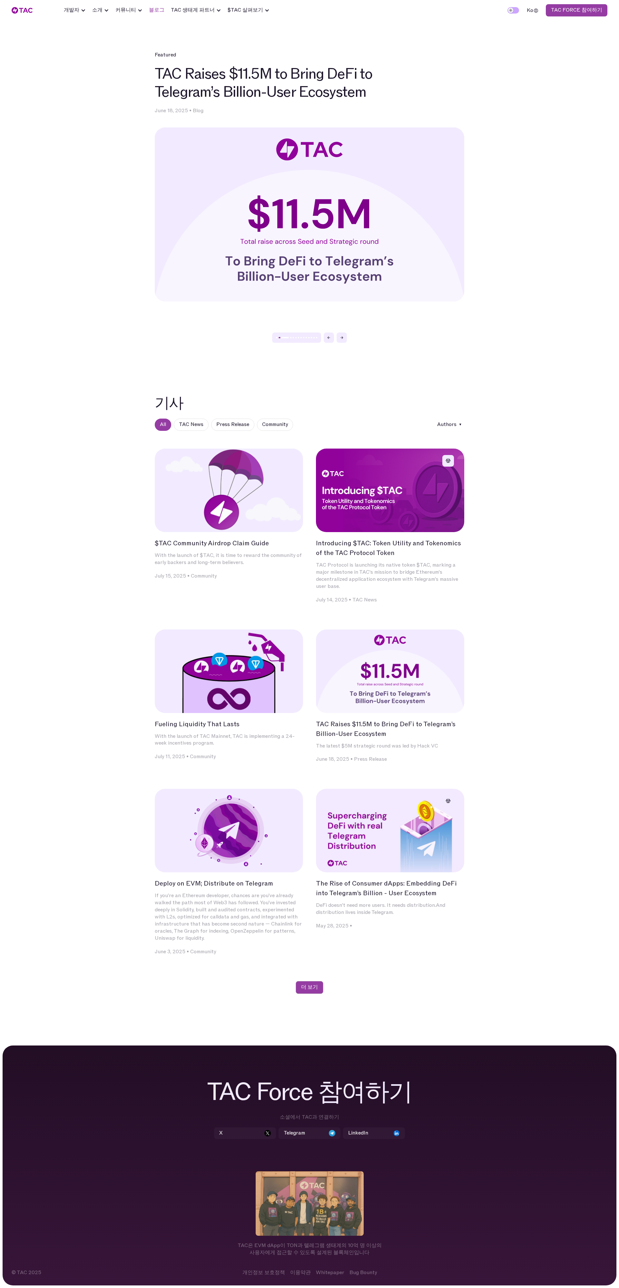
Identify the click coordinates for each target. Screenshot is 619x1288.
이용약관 (300, 1272)
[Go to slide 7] (301, 337)
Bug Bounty (363, 1272)
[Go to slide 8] (303, 337)
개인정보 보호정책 (263, 1272)
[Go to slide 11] (311, 337)
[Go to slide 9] (306, 337)
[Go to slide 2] (284, 337)
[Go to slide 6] (298, 337)
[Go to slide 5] (296, 337)
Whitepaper (330, 1272)
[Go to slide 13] (316, 337)
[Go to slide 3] (290, 337)
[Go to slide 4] (293, 337)
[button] (75, 10)
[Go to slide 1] (276, 337)
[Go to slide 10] (309, 337)
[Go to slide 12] (314, 337)
